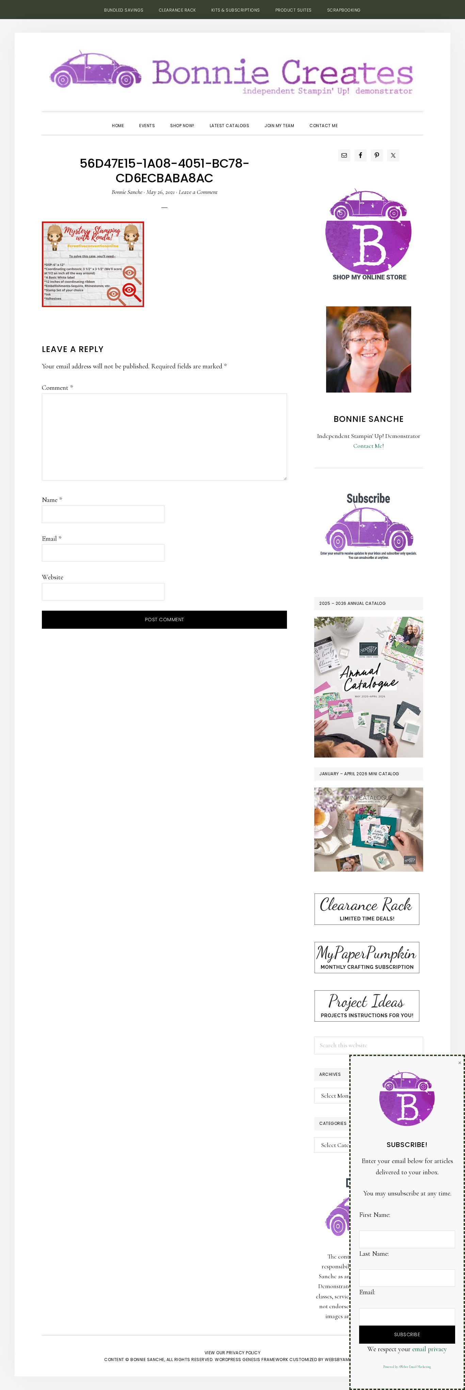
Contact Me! (368, 445)
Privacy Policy (243, 1353)
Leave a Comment (198, 192)
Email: (367, 1292)
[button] (353, 119)
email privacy (429, 1349)
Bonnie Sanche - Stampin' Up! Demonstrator (232, 70)
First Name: (374, 1215)
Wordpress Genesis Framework (251, 1359)
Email (51, 539)
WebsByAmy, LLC (343, 1359)
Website (52, 577)
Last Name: (374, 1254)
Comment (57, 388)
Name (52, 500)
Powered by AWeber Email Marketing (407, 1367)
